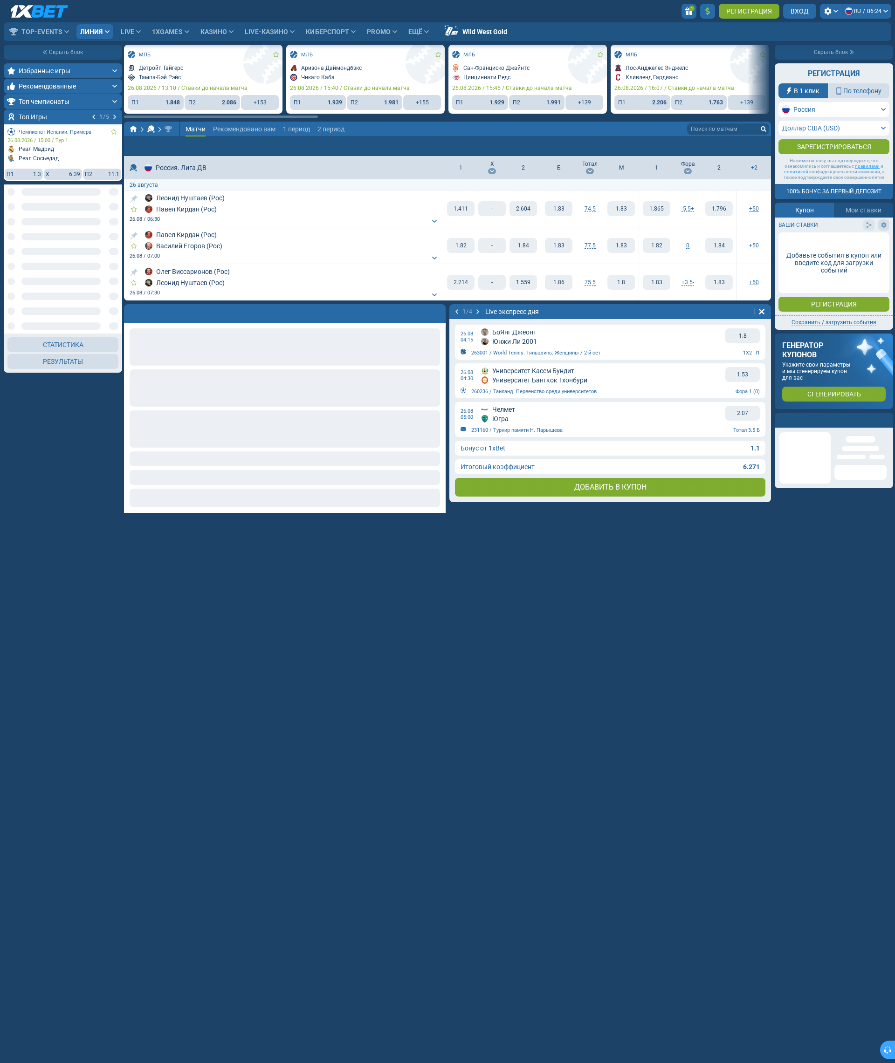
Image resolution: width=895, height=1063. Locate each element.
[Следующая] (114, 117)
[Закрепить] (133, 198)
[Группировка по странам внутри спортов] (114, 226)
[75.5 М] (621, 282)
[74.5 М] (621, 208)
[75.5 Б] (558, 282)
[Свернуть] (114, 333)
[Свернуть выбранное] (103, 226)
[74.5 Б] (558, 208)
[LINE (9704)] (133, 129)
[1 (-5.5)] (656, 208)
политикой (796, 171)
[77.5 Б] (558, 245)
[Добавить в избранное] (113, 131)
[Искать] (763, 129)
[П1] (461, 208)
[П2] (523, 208)
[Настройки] (831, 11)
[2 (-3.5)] (719, 282)
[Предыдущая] (93, 117)
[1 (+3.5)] (656, 282)
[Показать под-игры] (114, 528)
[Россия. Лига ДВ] (168, 129)
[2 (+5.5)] (719, 208)
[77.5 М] (621, 245)
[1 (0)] (656, 245)
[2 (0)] (719, 245)
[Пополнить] (707, 11)
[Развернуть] (114, 70)
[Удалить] (761, 311)
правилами (867, 166)
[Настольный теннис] (151, 129)
